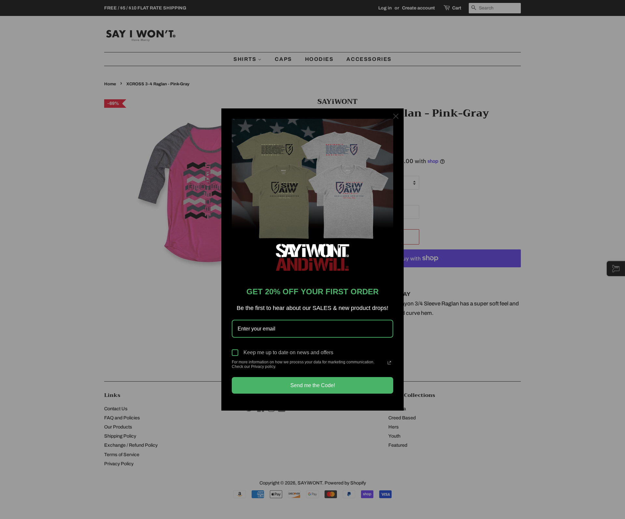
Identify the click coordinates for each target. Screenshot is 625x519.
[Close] (396, 116)
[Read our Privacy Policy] (389, 363)
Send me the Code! (312, 385)
